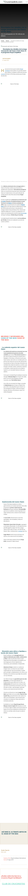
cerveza (20, 531)
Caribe (3, 201)
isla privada (24, 213)
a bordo (3, 74)
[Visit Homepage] (13, 2)
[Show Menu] (1, 2)
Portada (2, 40)
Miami (10, 203)
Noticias (7, 40)
